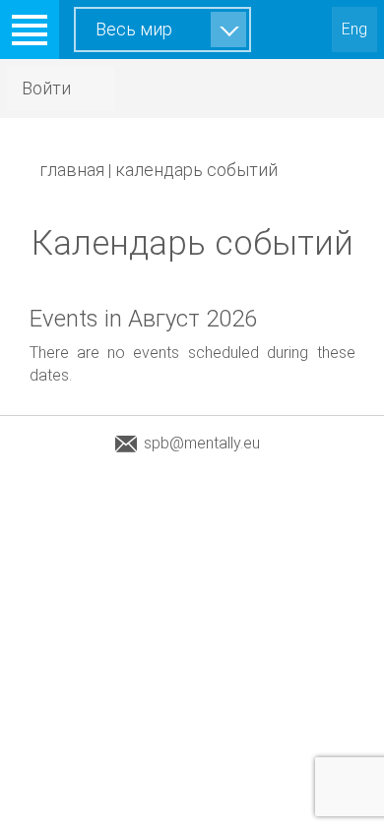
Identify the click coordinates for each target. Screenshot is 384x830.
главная (71, 169)
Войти (46, 88)
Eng (354, 29)
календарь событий (196, 169)
